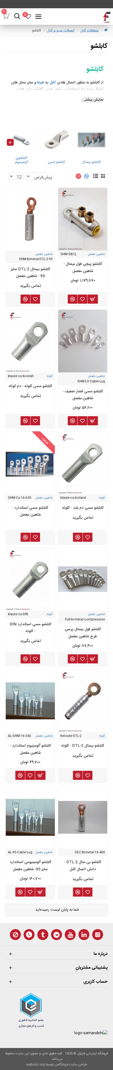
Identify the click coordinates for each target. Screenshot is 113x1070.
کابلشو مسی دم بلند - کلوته (83, 508)
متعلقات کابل (89, 31)
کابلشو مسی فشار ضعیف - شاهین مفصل (83, 395)
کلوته (50, 376)
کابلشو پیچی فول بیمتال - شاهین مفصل (83, 267)
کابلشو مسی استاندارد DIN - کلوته (30, 628)
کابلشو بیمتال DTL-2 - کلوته (82, 745)
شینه (40, 83)
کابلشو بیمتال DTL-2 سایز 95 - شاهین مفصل (30, 272)
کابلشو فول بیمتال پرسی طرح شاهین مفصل (83, 632)
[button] (102, 142)
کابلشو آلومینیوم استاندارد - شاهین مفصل (30, 749)
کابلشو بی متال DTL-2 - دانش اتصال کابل (82, 865)
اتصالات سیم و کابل (61, 31)
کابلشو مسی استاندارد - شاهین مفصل (30, 511)
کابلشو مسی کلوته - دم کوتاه (30, 386)
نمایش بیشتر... (92, 100)
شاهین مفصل (96, 254)
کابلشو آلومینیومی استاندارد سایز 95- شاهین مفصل (30, 865)
